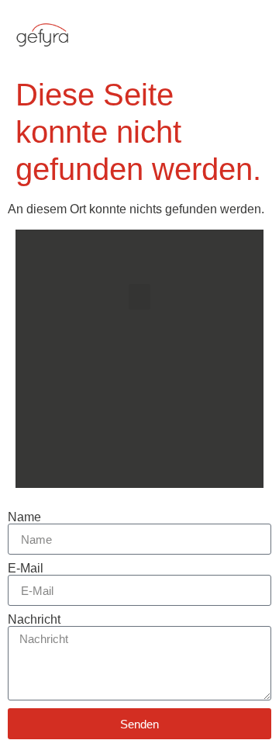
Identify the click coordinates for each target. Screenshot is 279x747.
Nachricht (34, 620)
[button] (251, 35)
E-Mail (25, 568)
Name (24, 517)
